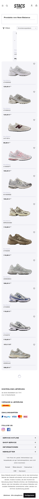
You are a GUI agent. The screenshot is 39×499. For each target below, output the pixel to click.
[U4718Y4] (19, 127)
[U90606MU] (19, 267)
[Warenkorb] (36, 5)
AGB (15, 471)
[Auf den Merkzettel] (34, 64)
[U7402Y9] (19, 323)
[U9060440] (19, 351)
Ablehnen (6, 495)
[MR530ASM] (19, 211)
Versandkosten (8, 460)
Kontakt (7, 467)
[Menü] (3, 6)
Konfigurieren (29, 495)
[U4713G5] (14, 40)
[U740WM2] (19, 71)
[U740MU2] (19, 99)
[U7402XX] (19, 239)
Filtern (7, 28)
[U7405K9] (19, 295)
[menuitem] (3, 6)
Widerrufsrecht (17, 467)
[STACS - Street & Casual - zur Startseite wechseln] (19, 6)
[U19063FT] (19, 155)
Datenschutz (28, 467)
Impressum (22, 471)
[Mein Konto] (33, 5)
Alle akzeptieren (17, 495)
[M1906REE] (19, 183)
